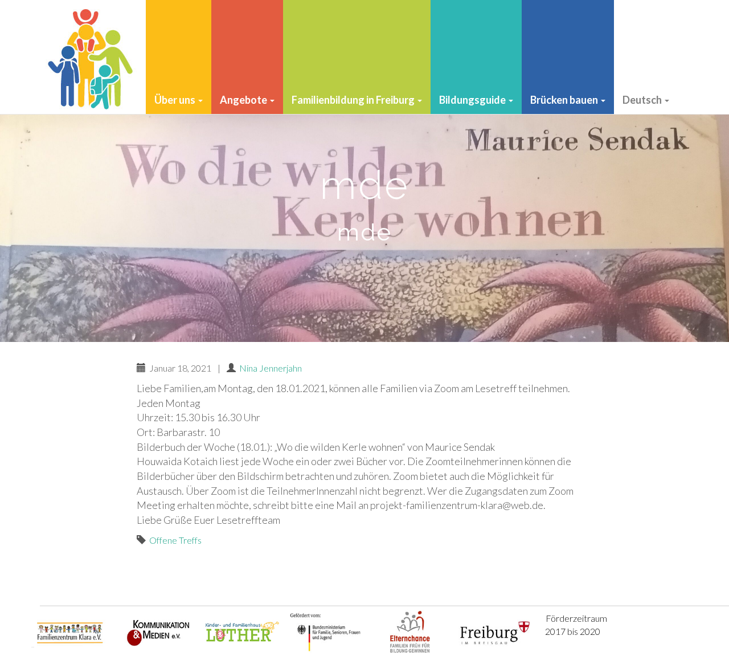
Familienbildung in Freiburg (354, 99)
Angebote (244, 99)
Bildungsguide (473, 99)
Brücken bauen (565, 99)
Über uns (175, 99)
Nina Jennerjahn (270, 367)
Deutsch (643, 99)
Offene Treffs (175, 540)
